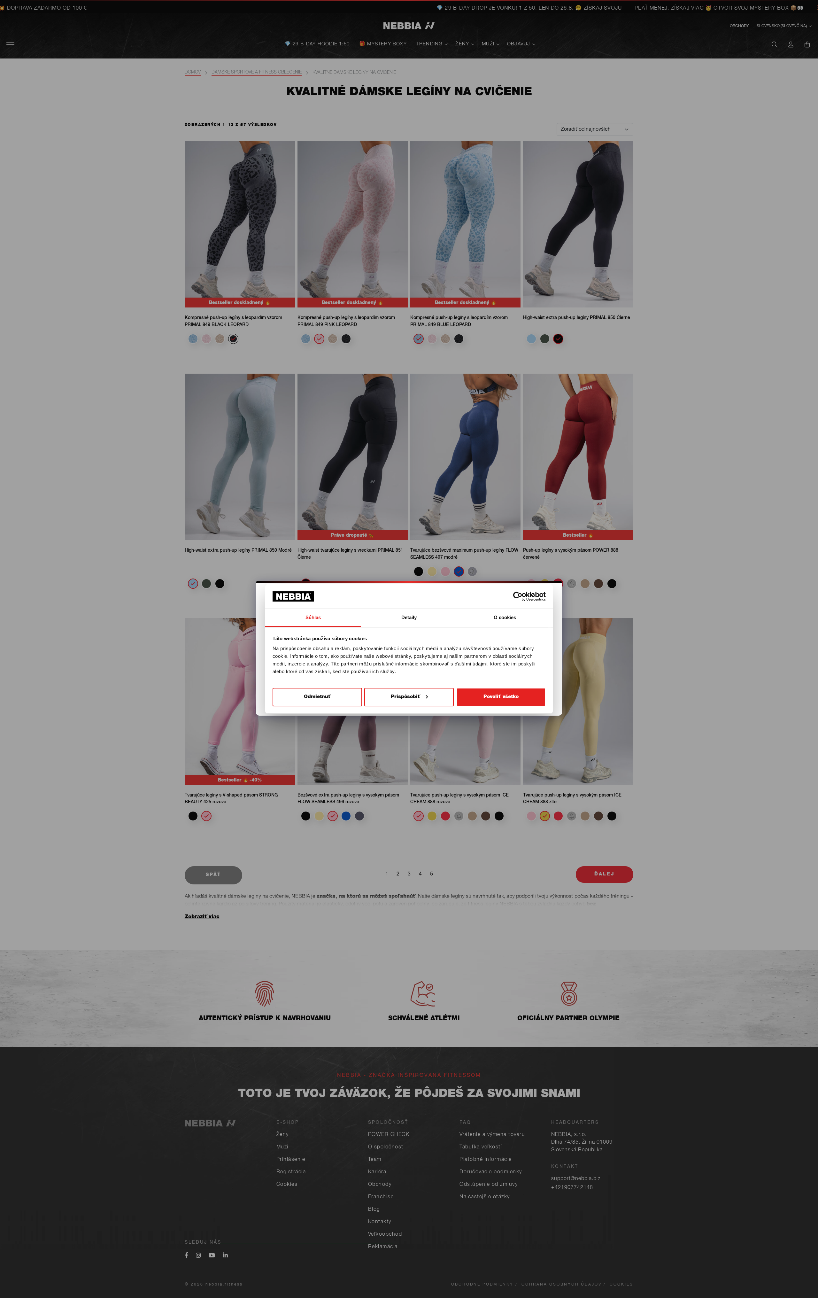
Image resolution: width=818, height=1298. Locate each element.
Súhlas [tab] (313, 617)
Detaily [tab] (409, 617)
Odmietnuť (317, 697)
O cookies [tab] (505, 617)
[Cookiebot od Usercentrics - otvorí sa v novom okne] (518, 596)
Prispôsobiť (405, 697)
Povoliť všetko (501, 697)
